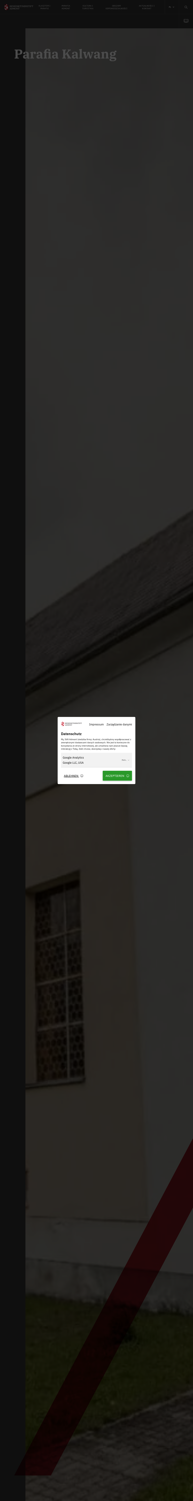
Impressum (96, 724)
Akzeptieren (115, 776)
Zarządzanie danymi (119, 724)
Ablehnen (71, 776)
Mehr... (124, 760)
